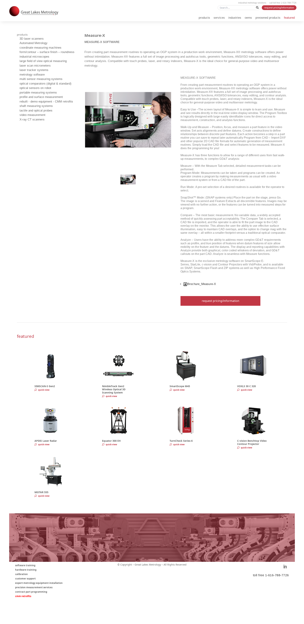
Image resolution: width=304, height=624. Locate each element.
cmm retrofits (23, 596)
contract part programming (31, 592)
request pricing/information (279, 7)
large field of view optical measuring (43, 61)
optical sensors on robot (35, 88)
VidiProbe (255, 264)
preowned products (267, 17)
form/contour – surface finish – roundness (47, 52)
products (204, 17)
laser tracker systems (34, 70)
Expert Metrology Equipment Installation (39, 583)
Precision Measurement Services (33, 587)
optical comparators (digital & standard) (45, 83)
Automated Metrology (34, 43)
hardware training (25, 570)
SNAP (188, 267)
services (219, 17)
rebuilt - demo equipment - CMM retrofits (46, 101)
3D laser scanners (32, 38)
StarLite (195, 264)
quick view (43, 389)
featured (289, 17)
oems (248, 17)
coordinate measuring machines (40, 47)
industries (234, 17)
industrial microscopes (34, 56)
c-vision (207, 264)
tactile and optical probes (36, 110)
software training (25, 565)
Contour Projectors (230, 264)
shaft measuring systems (36, 106)
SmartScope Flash (205, 267)
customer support (25, 578)
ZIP (226, 267)
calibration (21, 574)
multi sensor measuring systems (41, 79)
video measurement (32, 115)
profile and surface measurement (41, 97)
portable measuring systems (38, 92)
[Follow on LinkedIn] (285, 566)
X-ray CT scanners (32, 119)
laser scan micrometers (35, 65)
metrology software (32, 74)
